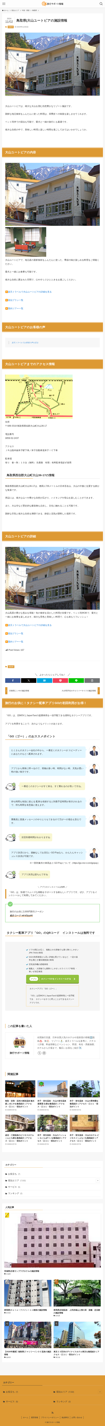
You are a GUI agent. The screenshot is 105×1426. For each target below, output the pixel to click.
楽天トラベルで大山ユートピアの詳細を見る (30, 292)
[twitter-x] (39, 1053)
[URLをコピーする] (92, 680)
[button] (13, 680)
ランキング (15, 1193)
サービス (14, 1187)
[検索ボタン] (101, 4)
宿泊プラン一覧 (15, 300)
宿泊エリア (17, 1180)
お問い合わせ (77, 1417)
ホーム (25, 1417)
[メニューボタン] (4, 4)
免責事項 (65, 1417)
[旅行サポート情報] (52, 4)
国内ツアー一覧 (15, 308)
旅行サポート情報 (19, 1053)
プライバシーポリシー (50, 1417)
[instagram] (44, 1053)
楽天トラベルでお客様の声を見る (25, 343)
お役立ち (14, 1174)
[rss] (52, 1413)
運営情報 (34, 1417)
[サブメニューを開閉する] (98, 1180)
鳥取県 (10, 27)
